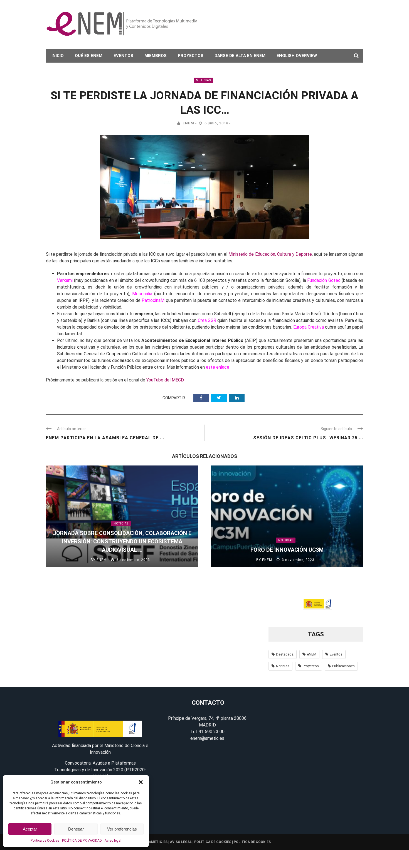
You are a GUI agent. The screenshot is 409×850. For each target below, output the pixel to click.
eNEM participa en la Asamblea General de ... (105, 437)
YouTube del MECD (165, 380)
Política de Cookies (45, 840)
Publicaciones (343, 666)
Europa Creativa (308, 327)
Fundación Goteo (324, 280)
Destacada (285, 654)
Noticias (203, 80)
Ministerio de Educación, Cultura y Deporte (270, 254)
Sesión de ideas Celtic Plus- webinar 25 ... (308, 437)
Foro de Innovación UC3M (287, 549)
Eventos (123, 55)
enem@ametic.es (207, 738)
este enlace (217, 367)
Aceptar (30, 829)
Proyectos (190, 55)
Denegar (76, 829)
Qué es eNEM (88, 55)
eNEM (188, 123)
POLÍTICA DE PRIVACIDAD (82, 840)
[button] (141, 782)
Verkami (65, 280)
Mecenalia (142, 293)
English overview (297, 55)
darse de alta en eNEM (240, 55)
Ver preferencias (122, 829)
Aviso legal (113, 840)
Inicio (57, 55)
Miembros (155, 55)
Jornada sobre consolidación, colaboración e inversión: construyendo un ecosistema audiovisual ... (122, 541)
